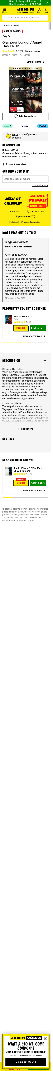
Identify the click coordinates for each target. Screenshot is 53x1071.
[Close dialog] (45, 1038)
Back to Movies (12, 26)
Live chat (20, 4)
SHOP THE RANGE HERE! (18, 246)
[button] (8, 11)
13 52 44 (36, 4)
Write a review (32, 51)
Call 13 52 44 (37, 211)
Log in (15, 134)
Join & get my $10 (26, 1062)
